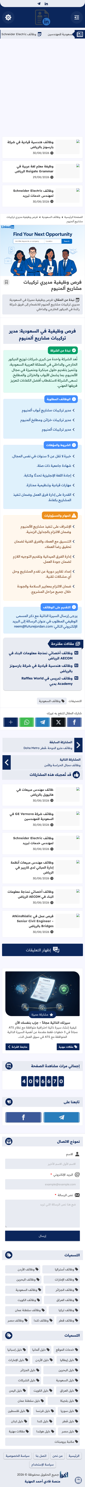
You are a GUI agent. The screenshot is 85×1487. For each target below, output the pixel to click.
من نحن (58, 1456)
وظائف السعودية (51, 216)
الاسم (69, 1154)
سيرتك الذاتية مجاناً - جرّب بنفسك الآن (42, 1023)
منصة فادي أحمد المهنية (42, 1481)
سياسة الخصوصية (18, 1456)
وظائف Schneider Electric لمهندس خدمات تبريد (33, 193)
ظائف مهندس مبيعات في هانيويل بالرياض (35, 792)
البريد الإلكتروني (62, 1174)
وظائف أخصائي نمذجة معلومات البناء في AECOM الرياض (41, 655)
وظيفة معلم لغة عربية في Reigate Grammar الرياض (34, 168)
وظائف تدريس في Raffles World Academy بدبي (47, 681)
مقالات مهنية (66, 1046)
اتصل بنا (41, 1456)
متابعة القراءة (19, 1046)
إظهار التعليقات (38, 950)
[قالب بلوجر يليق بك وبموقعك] (64, 1474)
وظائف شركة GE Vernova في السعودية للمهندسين (31, 816)
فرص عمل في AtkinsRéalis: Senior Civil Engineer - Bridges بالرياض (32, 921)
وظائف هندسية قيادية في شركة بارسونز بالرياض (30, 144)
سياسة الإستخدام (43, 1464)
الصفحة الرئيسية (73, 216)
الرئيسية (74, 1456)
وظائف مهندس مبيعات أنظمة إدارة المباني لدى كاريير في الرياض (32, 867)
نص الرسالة (64, 1195)
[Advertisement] (42, 87)
